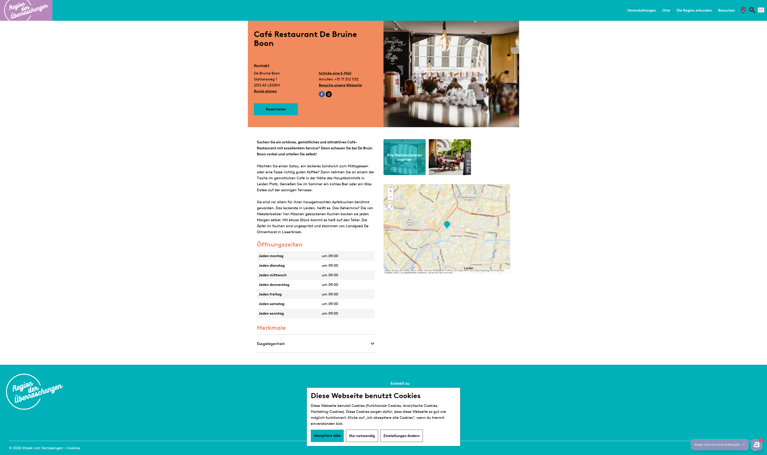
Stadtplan (399, 393)
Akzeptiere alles (327, 435)
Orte (394, 410)
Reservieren (276, 109)
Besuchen (399, 404)
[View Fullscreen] (390, 207)
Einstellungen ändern (402, 436)
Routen (397, 416)
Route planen (265, 91)
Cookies (73, 448)
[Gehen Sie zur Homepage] (26, 10)
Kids (394, 422)
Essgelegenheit (271, 343)
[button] (446, 225)
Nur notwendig (362, 436)
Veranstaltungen (405, 399)
